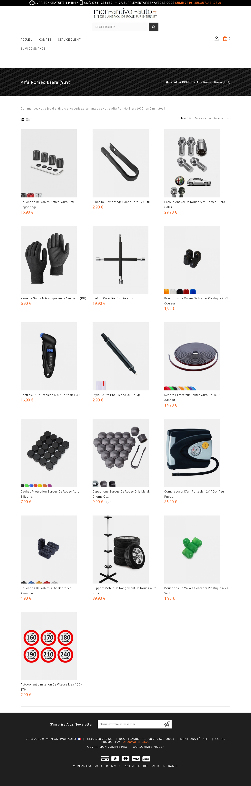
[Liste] (28, 119)
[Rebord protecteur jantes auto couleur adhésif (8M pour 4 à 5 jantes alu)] (197, 356)
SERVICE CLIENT (69, 39)
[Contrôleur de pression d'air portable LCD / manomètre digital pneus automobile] (54, 356)
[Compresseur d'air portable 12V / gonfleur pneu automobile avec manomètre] (197, 453)
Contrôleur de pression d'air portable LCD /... (52, 395)
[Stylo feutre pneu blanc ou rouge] (126, 356)
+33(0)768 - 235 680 (98, 2)
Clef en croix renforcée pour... (114, 298)
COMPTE (45, 39)
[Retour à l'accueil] (167, 82)
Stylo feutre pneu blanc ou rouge (117, 395)
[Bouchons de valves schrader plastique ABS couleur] (197, 260)
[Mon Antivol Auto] (125, 14)
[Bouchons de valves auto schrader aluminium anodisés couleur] (54, 549)
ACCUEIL (26, 39)
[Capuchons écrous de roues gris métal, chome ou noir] (126, 453)
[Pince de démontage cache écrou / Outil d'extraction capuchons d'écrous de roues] (126, 163)
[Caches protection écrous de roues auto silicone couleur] (54, 453)
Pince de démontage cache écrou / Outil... (122, 202)
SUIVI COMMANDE (33, 48)
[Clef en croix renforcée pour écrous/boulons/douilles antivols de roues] (126, 260)
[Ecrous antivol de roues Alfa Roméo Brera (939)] (197, 163)
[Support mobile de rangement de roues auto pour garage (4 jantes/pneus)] (126, 549)
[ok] (167, 724)
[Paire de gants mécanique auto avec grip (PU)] (54, 260)
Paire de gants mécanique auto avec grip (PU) (53, 298)
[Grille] (22, 119)
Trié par (186, 118)
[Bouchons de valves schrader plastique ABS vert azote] (197, 549)
